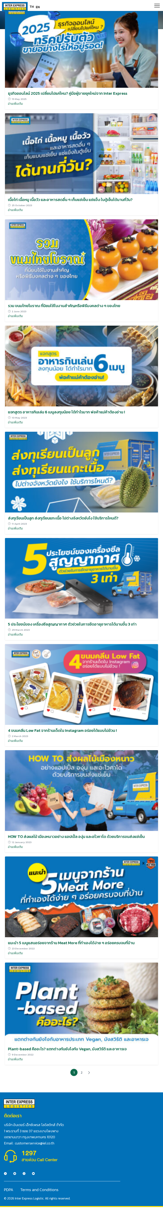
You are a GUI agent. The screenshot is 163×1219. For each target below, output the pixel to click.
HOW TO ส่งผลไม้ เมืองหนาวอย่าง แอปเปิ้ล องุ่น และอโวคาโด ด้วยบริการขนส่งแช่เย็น (76, 837)
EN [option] (38, 7)
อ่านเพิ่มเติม (15, 103)
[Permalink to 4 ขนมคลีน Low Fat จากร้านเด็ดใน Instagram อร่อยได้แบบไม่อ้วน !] (81, 684)
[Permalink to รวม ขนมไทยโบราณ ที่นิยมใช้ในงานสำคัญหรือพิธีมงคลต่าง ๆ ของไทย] (81, 259)
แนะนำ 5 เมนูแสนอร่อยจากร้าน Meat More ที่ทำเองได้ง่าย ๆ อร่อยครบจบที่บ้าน (71, 943)
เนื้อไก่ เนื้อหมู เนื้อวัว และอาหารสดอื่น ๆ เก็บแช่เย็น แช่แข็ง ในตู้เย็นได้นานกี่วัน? (70, 200)
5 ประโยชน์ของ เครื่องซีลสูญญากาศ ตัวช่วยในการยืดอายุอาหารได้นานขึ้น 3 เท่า (72, 624)
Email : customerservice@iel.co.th (29, 1143)
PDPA (8, 1190)
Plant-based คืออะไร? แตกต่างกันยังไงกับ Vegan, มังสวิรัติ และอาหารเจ (67, 1049)
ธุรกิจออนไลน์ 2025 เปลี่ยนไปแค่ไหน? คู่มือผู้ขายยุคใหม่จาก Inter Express (67, 93)
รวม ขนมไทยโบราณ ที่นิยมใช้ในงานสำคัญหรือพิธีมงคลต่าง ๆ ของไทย (64, 306)
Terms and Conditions (39, 1190)
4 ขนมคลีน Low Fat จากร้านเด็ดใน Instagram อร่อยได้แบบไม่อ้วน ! (62, 730)
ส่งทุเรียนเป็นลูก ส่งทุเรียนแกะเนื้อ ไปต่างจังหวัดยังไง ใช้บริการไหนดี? (63, 518)
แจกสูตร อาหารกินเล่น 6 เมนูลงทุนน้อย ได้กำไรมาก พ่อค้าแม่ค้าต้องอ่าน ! (66, 412)
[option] (38, 7)
